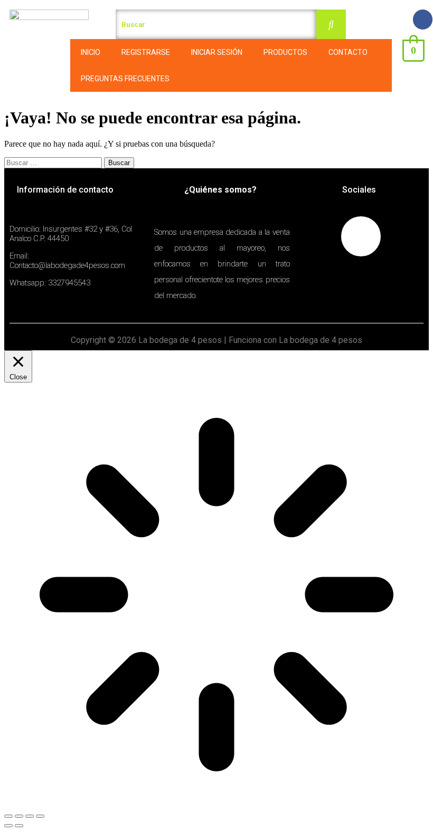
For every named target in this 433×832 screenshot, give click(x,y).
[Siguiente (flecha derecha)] (19, 825)
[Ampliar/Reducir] (40, 816)
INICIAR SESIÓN (216, 52)
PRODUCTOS (285, 52)
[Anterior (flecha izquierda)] (8, 825)
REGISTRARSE (145, 52)
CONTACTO (348, 52)
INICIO (90, 52)
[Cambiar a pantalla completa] (29, 816)
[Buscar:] (54, 162)
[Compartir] (19, 816)
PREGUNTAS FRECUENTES (125, 78)
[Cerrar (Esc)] (8, 816)
